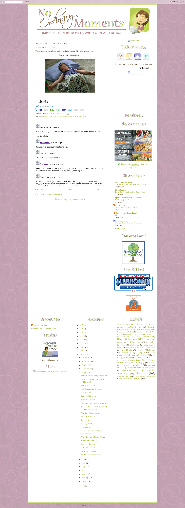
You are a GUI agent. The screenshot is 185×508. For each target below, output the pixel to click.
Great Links (149, 339)
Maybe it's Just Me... (89, 385)
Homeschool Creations (124, 182)
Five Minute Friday (123, 337)
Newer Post (39, 189)
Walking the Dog (87, 423)
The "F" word (86, 392)
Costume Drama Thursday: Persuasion (128, 223)
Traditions (152, 363)
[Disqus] (70, 154)
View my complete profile (43, 329)
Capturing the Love (88, 444)
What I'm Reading (136, 367)
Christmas (121, 329)
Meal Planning (127, 350)
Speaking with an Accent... (91, 451)
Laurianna (134, 344)
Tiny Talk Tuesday (134, 362)
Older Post (101, 189)
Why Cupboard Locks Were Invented (94, 403)
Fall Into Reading (146, 334)
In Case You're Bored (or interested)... (95, 375)
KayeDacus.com (121, 220)
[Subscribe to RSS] (76, 109)
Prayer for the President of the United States (130, 192)
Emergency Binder (131, 334)
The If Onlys (86, 427)
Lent (116, 215)
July (83, 459)
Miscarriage (125, 353)
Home (70, 189)
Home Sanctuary (121, 190)
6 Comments (59, 113)
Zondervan (120, 376)
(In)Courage (120, 228)
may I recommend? (125, 379)
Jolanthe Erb (40, 325)
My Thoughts (138, 352)
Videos (139, 365)
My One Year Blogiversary (91, 455)
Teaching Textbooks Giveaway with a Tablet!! (131, 184)
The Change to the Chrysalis (91, 389)
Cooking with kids (143, 332)
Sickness (125, 360)
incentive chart (140, 376)
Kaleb (152, 342)
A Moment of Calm (45, 47)
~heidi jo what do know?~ (126, 213)
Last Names (85, 420)
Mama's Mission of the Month (134, 347)
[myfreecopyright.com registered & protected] (50, 371)
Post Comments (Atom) (53, 194)
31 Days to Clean (122, 324)
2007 (82, 486)
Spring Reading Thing (138, 360)
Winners (152, 367)
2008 (82, 354)
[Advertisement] (133, 94)
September (86, 369)
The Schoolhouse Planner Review (93, 437)
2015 (82, 328)
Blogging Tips (121, 327)
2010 (82, 347)
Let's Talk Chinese (88, 399)
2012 (82, 339)
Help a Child (133, 167)
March (84, 474)
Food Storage (137, 337)
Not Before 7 (120, 205)
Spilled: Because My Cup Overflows (129, 197)
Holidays (120, 342)
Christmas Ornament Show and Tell (141, 329)
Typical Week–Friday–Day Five (126, 207)
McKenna (150, 347)
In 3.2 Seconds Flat (88, 416)
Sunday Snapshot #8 (122, 200)
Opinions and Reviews (137, 355)
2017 (82, 325)
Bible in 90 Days (144, 324)
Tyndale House (125, 365)
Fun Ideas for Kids (134, 339)
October (85, 365)
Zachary (83, 116)
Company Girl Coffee (125, 332)
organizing (138, 378)
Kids (123, 345)
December (85, 357)
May (84, 466)
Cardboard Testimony (89, 440)
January (85, 481)
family (128, 376)
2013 (82, 336)
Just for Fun (50, 116)
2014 (82, 332)
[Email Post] (67, 113)
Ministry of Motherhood (146, 350)
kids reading (151, 376)
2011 (82, 343)
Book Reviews (135, 326)
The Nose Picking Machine (91, 413)
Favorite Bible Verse (88, 396)
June (84, 463)
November (86, 361)
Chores (150, 327)
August (84, 372)
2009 (82, 351)
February (85, 477)
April (84, 470)
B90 (132, 324)
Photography (128, 357)
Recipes (140, 357)
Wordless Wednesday (68, 116)
